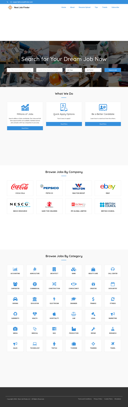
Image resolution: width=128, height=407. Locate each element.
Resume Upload (84, 7)
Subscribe (115, 7)
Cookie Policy (108, 399)
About (72, 7)
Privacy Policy (98, 399)
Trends (104, 7)
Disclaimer (118, 399)
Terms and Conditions (85, 399)
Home (64, 7)
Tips (96, 7)
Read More (25, 128)
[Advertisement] (64, 26)
